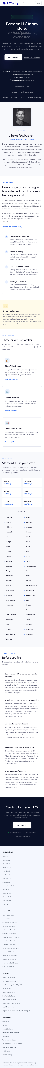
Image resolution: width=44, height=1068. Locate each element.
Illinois (27, 547)
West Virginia (9, 634)
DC (5, 537)
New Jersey (8, 590)
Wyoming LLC (6, 893)
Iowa (26, 551)
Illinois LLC (6, 882)
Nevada (7, 585)
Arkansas (28, 522)
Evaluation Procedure (9, 1047)
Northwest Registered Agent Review (14, 985)
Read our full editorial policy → (13, 227)
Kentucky (28, 556)
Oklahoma (8, 605)
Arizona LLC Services (9, 952)
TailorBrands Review (9, 1000)
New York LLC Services (9, 941)
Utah (6, 624)
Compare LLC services (32, 57)
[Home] (10, 3)
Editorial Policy (7, 1055)
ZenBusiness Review (9, 981)
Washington (29, 629)
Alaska (27, 517)
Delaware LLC (6, 867)
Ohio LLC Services (8, 967)
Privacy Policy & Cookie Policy (12, 1044)
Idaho (6, 547)
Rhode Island (29, 610)
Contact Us (5, 1021)
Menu (38, 3)
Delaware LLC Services (9, 930)
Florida (27, 537)
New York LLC (6, 878)
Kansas (7, 556)
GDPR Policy (6, 1051)
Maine (27, 561)
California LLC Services (9, 922)
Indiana (7, 551)
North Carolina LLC (8, 875)
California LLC (6, 860)
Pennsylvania (9, 610)
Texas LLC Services (8, 919)
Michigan (7, 571)
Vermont (28, 624)
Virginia (7, 629)
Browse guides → (11, 442)
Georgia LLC (6, 871)
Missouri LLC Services (9, 959)
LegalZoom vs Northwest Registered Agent (16, 1011)
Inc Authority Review (9, 996)
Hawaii (27, 542)
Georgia (7, 542)
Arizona (7, 522)
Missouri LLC (6, 897)
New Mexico (29, 590)
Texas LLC (5, 856)
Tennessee (8, 620)
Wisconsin (28, 634)
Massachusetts (30, 566)
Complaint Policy (7, 1029)
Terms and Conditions (9, 1040)
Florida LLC (6, 864)
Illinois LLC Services (9, 944)
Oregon (27, 605)
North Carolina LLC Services (11, 937)
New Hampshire (30, 585)
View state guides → (12, 379)
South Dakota (29, 615)
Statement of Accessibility (10, 1033)
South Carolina (9, 615)
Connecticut (8, 532)
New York (7, 595)
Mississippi (8, 576)
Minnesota (28, 571)
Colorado (28, 527)
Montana (7, 581)
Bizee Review (6, 988)
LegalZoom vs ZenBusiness (11, 1003)
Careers (4, 1025)
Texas (27, 620)
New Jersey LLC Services (10, 963)
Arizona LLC (6, 889)
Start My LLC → (13, 57)
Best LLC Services (8, 915)
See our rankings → (12, 410)
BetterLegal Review (8, 992)
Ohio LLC (5, 904)
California (7, 527)
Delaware (28, 532)
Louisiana (7, 561)
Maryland (7, 566)
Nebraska (28, 581)
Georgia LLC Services (9, 933)
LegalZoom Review (8, 978)
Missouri (28, 576)
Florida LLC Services (8, 926)
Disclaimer (5, 1036)
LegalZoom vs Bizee (8, 1007)
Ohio (26, 600)
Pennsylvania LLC (8, 886)
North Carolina (30, 595)
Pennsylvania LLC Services (10, 948)
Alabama (7, 517)
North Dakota (9, 600)
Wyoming (7, 639)
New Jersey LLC (7, 900)
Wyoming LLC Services (9, 955)
